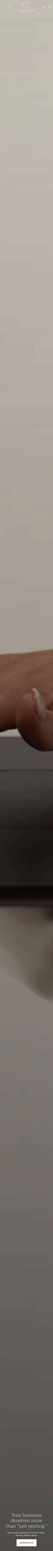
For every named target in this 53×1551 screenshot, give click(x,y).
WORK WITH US (26, 1542)
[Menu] (3, 7)
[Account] (44, 7)
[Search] (9, 7)
